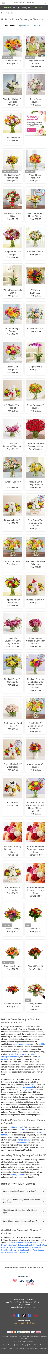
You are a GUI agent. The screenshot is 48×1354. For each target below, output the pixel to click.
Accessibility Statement (37, 1345)
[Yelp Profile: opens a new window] (35, 1315)
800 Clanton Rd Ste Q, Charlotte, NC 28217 (24, 1302)
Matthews (20, 1242)
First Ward (32, 1250)
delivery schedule (17, 1174)
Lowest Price (38, 25)
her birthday (17, 1127)
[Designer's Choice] (35, 126)
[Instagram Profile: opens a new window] (13, 1315)
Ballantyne (22, 1244)
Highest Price (24, 25)
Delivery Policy (6, 1348)
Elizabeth (31, 1244)
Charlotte (11, 1242)
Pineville (28, 1242)
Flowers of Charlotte (24, 3)
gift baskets (30, 1089)
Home (3, 13)
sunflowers (22, 1142)
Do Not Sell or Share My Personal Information (31, 1348)
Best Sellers (10, 25)
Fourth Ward (41, 1244)
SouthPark (5, 1250)
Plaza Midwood (24, 1247)
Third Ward (23, 1252)
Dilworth (4, 1244)
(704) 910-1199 (24, 1304)
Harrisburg (37, 1242)
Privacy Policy (21, 1345)
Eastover (13, 1244)
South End (36, 1247)
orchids (42, 1044)
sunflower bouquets (25, 1086)
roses (31, 1084)
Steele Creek (12, 1252)
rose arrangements (21, 1044)
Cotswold (15, 1250)
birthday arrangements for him (18, 1055)
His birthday (24, 1129)
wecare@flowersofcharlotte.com (24, 1307)
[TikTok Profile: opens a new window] (24, 1315)
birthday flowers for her (17, 1054)
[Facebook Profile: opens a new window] (18, 1315)
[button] (42, 1348)
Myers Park (6, 1247)
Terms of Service (7, 1345)
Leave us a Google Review (24, 1323)
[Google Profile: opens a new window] (29, 1315)
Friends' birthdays (24, 1139)
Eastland (23, 1250)
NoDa (14, 1247)
